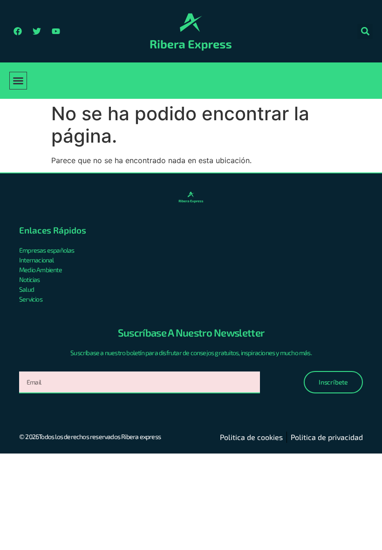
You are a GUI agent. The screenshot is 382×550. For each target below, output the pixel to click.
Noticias (29, 279)
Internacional (36, 260)
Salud (26, 289)
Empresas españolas (47, 250)
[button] (365, 31)
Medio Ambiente (40, 270)
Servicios (30, 299)
